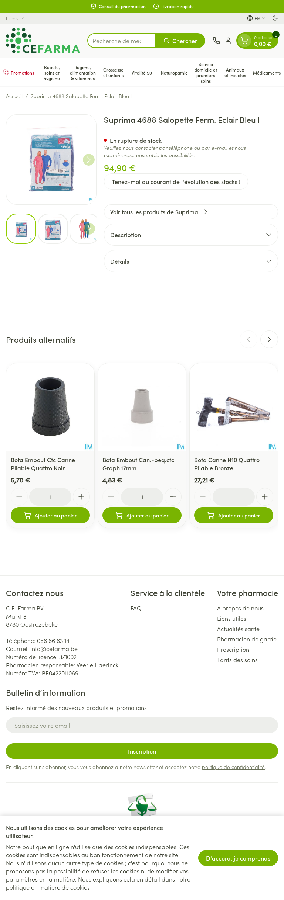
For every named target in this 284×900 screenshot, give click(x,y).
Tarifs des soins (237, 659)
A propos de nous (240, 608)
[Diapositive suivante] (269, 339)
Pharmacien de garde (247, 639)
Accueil (14, 96)
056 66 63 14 (53, 640)
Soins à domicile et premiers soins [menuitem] (207, 72)
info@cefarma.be (54, 648)
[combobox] (121, 40)
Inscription (142, 751)
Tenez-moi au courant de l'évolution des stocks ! (176, 181)
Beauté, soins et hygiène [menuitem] (55, 72)
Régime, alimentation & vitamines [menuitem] (84, 72)
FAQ (136, 608)
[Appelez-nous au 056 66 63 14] (216, 40)
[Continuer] (89, 160)
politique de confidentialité (233, 767)
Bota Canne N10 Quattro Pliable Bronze (227, 464)
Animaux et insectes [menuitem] (237, 72)
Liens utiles (231, 618)
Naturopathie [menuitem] (176, 73)
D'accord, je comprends (238, 858)
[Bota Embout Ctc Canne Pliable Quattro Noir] (50, 407)
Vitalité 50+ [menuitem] (145, 73)
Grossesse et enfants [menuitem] (115, 72)
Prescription (233, 649)
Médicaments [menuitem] (268, 73)
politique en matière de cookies (48, 887)
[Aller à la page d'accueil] (43, 41)
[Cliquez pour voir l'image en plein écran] (51, 159)
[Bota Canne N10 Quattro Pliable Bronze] (234, 407)
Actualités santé (238, 628)
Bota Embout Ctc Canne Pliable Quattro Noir (43, 464)
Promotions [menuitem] (22, 72)
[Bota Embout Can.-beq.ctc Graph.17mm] (142, 407)
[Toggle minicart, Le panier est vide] (244, 40)
